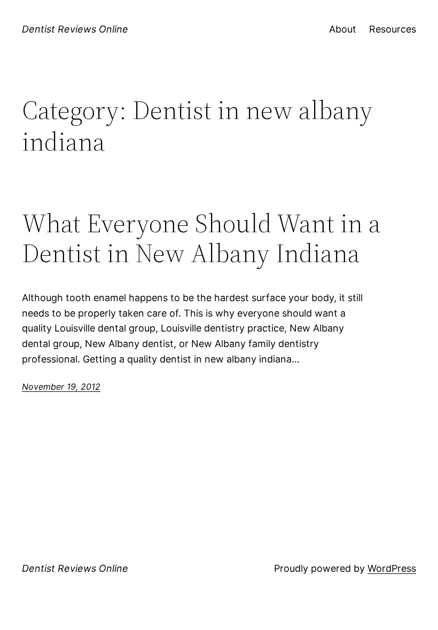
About (342, 29)
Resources (392, 29)
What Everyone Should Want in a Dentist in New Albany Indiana (201, 238)
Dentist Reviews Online (75, 29)
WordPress (391, 568)
